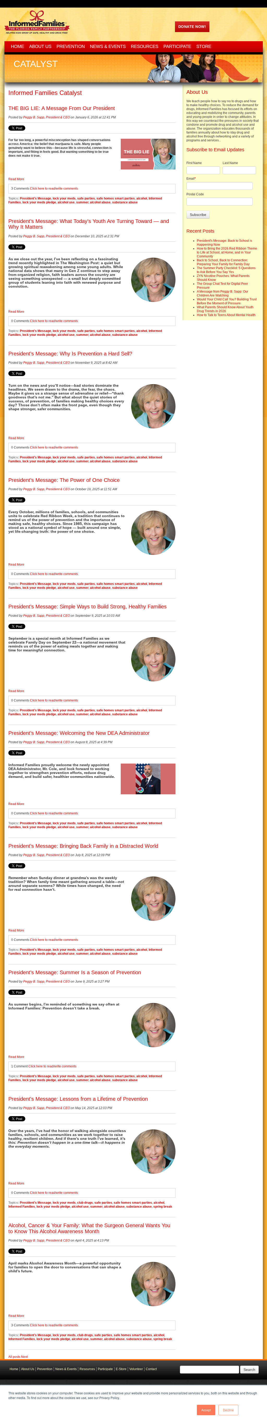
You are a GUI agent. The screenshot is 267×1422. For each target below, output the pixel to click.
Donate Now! (192, 27)
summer (82, 202)
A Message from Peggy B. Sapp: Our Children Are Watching (222, 293)
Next (24, 1357)
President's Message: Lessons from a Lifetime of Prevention (78, 1099)
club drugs (85, 1203)
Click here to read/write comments (54, 188)
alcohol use (66, 202)
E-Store (121, 1369)
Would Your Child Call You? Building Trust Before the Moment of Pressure (227, 301)
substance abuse (125, 202)
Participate (105, 1369)
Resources (87, 1369)
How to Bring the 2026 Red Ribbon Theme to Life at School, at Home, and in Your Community (227, 252)
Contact (151, 1369)
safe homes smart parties (115, 198)
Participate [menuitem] (177, 46)
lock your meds (64, 198)
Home (14, 1369)
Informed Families (21, 1206)
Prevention (44, 1369)
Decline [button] (228, 1410)
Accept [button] (206, 1410)
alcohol (141, 198)
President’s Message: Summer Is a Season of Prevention (74, 972)
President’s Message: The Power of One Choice (64, 480)
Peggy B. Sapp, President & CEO (46, 117)
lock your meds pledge (39, 202)
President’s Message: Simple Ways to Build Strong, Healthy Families (87, 606)
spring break (162, 1206)
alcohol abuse (100, 202)
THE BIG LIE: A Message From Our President (61, 108)
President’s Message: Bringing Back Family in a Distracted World (83, 846)
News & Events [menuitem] (108, 46)
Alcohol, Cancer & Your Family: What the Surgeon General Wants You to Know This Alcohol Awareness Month (89, 1228)
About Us (27, 1369)
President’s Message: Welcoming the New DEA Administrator (79, 733)
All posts (14, 1357)
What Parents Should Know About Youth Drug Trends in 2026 (225, 309)
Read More (16, 179)
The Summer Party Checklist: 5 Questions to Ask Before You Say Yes (226, 270)
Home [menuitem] (17, 46)
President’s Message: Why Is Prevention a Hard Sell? (70, 353)
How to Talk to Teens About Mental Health (226, 315)
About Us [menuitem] (40, 46)
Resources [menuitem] (144, 46)
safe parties (86, 198)
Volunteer (136, 1369)
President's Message (35, 198)
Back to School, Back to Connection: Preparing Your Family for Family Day (223, 262)
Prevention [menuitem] (71, 46)
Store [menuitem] (203, 46)
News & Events (66, 1369)
